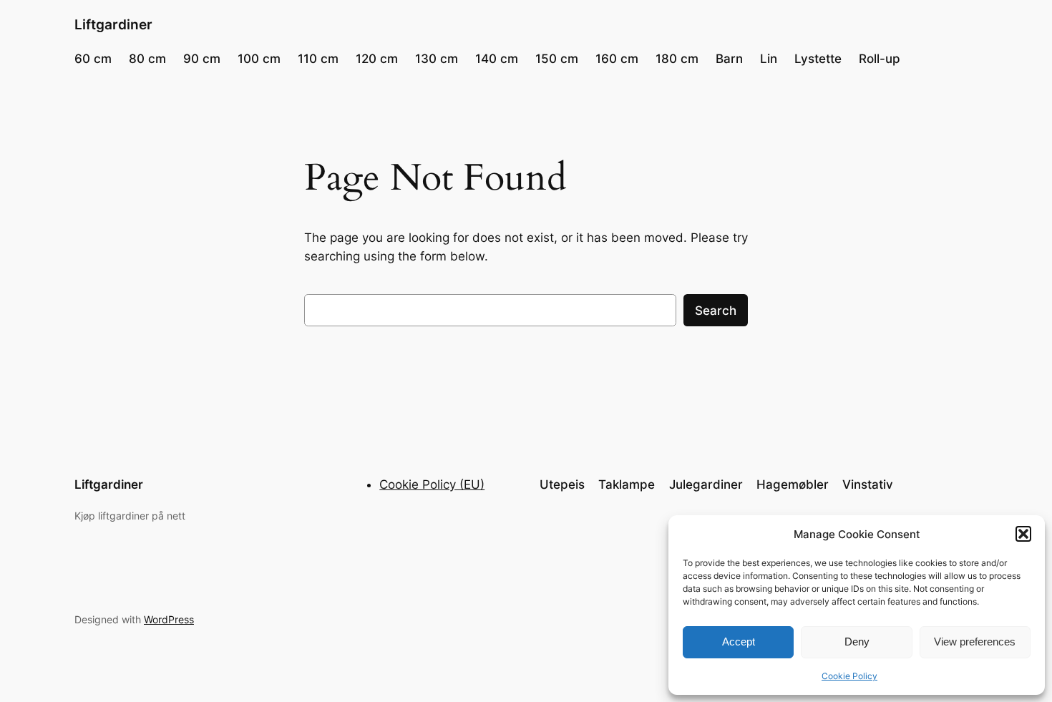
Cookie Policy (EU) (431, 484)
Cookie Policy (849, 676)
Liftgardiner (113, 24)
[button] (1023, 534)
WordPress (169, 619)
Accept (738, 641)
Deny (857, 641)
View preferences (975, 641)
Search (715, 310)
